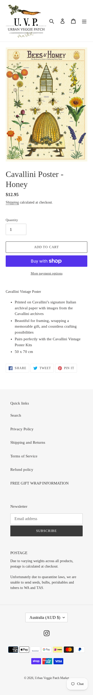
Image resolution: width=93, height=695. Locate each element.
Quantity (12, 220)
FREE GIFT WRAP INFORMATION (39, 483)
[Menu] (84, 20)
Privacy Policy (22, 429)
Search (15, 415)
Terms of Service (23, 456)
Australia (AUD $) (44, 617)
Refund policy (21, 469)
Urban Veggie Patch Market (52, 678)
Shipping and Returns (27, 442)
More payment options (47, 273)
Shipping (12, 202)
